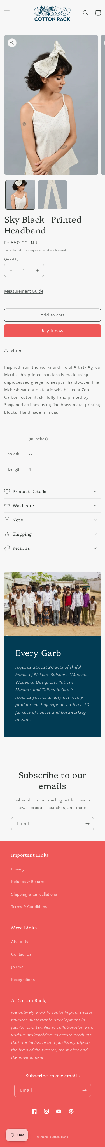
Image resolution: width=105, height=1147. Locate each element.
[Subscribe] (87, 823)
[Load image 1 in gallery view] (20, 194)
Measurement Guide (23, 291)
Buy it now (53, 331)
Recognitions (23, 980)
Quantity (11, 259)
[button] (7, 13)
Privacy (17, 869)
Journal (17, 967)
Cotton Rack (59, 1137)
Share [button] (16, 350)
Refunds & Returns (28, 882)
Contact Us (21, 954)
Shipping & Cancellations (34, 894)
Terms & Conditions (29, 907)
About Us (19, 942)
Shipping (29, 250)
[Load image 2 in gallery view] (52, 194)
